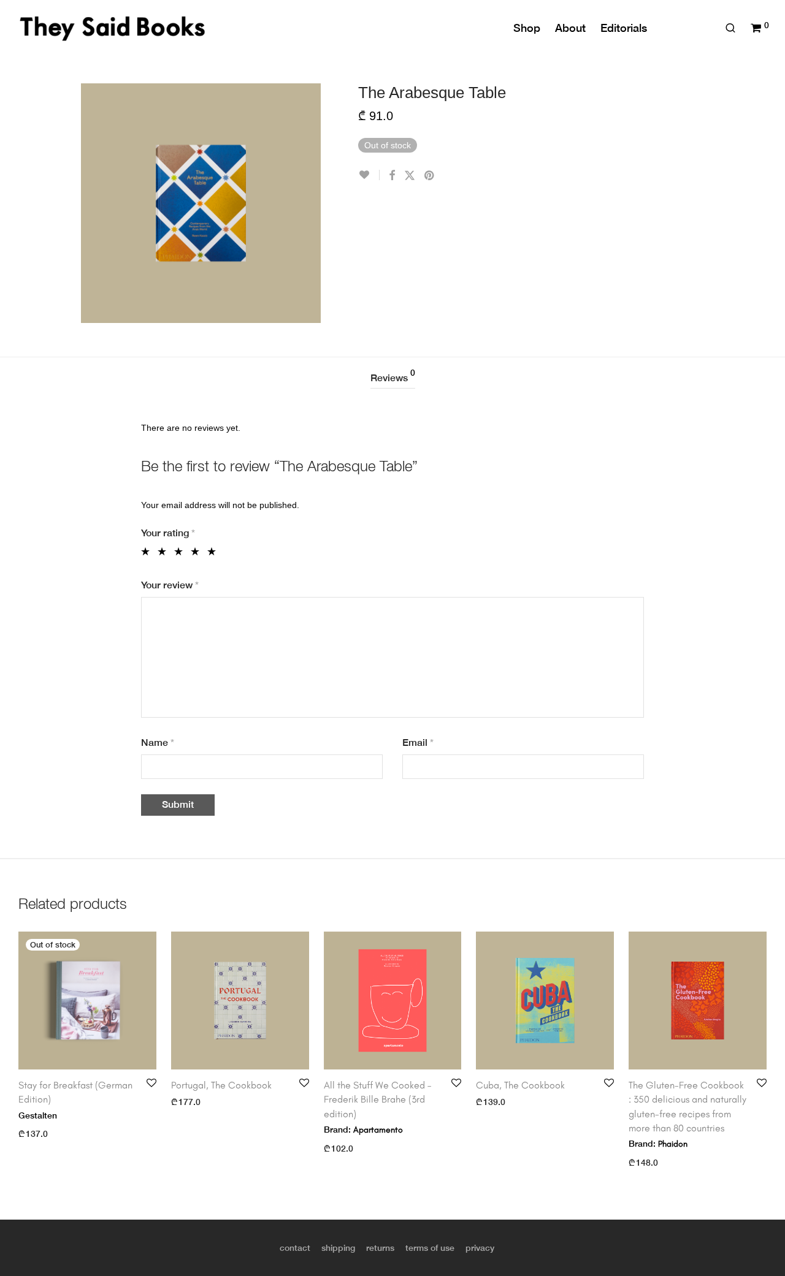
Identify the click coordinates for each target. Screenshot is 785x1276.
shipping (338, 1248)
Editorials (623, 27)
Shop (526, 27)
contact (295, 1248)
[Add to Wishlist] (369, 175)
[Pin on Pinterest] (429, 176)
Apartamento (378, 1130)
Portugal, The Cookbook (221, 1085)
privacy (479, 1248)
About (570, 27)
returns (380, 1248)
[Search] (730, 28)
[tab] (393, 378)
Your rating (168, 533)
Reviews (392, 376)
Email (418, 742)
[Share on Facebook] (392, 176)
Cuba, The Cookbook (520, 1085)
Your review (170, 585)
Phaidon (672, 1144)
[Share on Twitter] (409, 176)
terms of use (429, 1248)
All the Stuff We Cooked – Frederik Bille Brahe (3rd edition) (377, 1099)
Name (157, 742)
